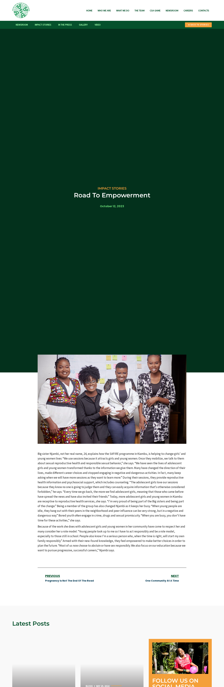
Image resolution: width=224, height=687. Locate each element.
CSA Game (155, 10)
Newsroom (172, 10)
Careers (188, 10)
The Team (140, 10)
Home (89, 10)
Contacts (203, 10)
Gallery (83, 24)
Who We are (104, 10)
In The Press (65, 24)
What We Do (122, 10)
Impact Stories (43, 24)
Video (98, 24)
